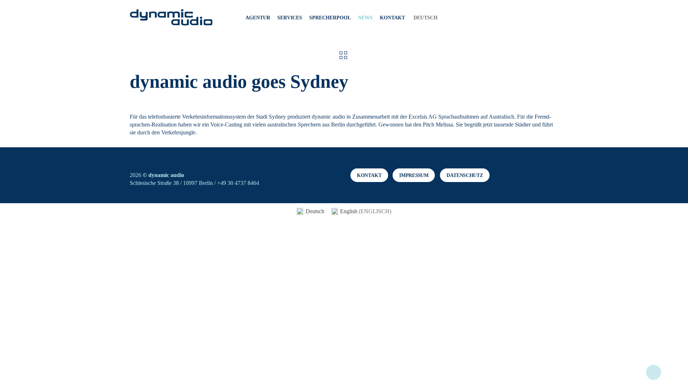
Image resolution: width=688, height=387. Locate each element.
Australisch (501, 117)
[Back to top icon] (653, 372)
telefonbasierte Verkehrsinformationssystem (197, 117)
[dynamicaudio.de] (171, 18)
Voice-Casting (226, 124)
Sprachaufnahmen (458, 117)
